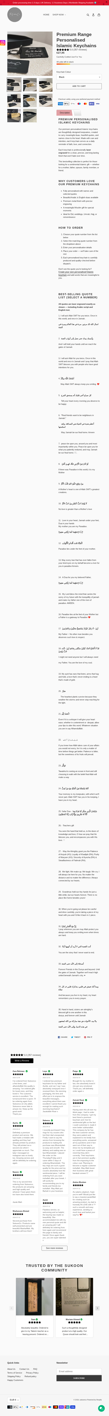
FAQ (35, 1369)
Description (65, 113)
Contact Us (24, 1369)
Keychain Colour (63, 72)
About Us (11, 1369)
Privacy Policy (32, 1373)
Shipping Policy (14, 1376)
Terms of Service (14, 1373)
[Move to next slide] (97, 1309)
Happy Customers (15, 1380)
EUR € (13, 1400)
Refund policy (30, 1376)
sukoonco (83, 1400)
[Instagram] (2, 42)
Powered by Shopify (94, 1400)
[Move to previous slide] (11, 1309)
